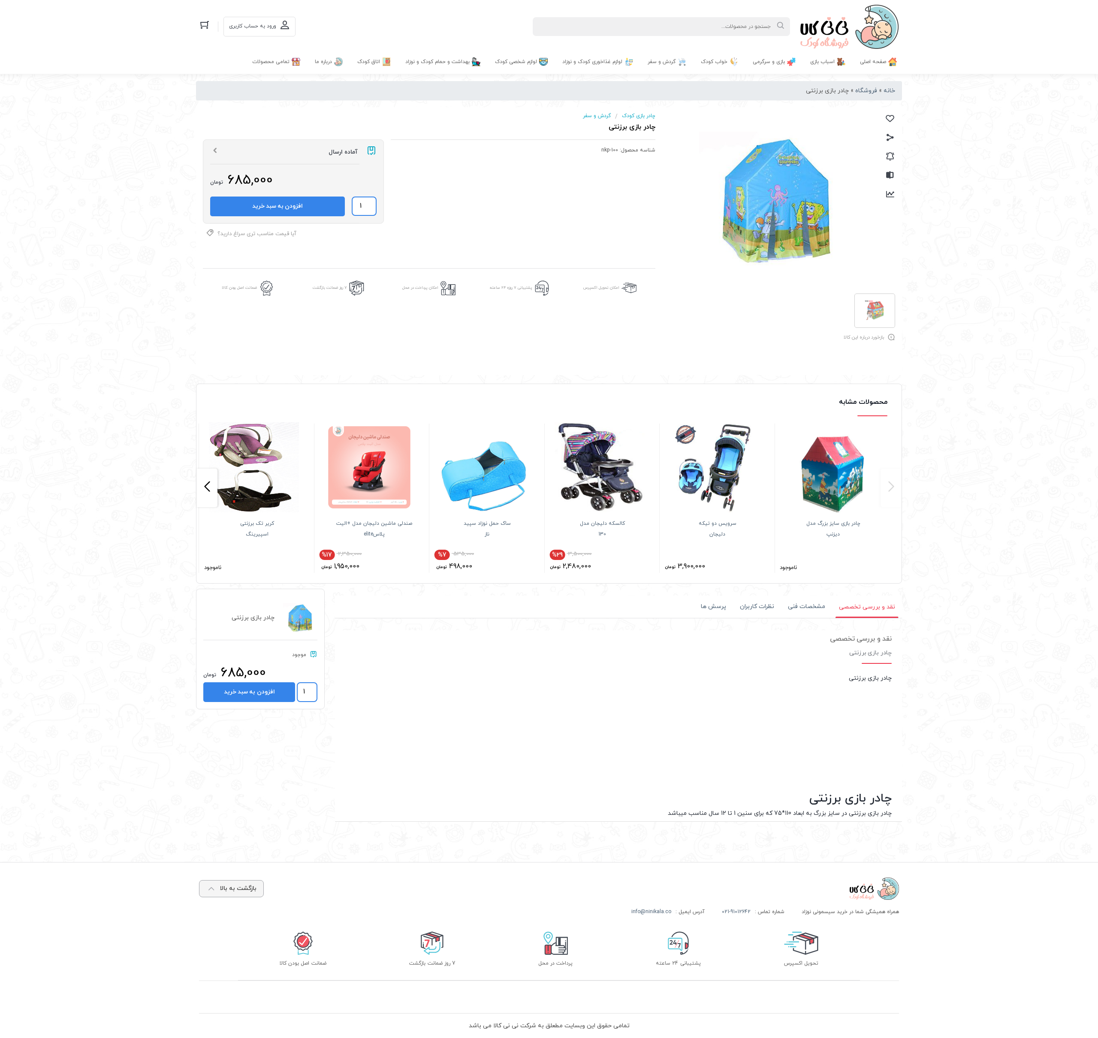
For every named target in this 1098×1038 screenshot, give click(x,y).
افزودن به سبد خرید (277, 206)
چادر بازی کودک (638, 115)
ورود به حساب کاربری (252, 26)
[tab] (867, 607)
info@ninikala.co (651, 911)
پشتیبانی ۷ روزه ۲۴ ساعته (511, 288)
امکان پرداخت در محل (420, 288)
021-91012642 (736, 911)
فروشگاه (866, 91)
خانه (889, 91)
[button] (891, 488)
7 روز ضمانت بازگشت (330, 288)
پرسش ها (713, 606)
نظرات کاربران (757, 606)
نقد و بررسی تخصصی (867, 606)
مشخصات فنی (806, 606)
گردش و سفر (597, 115)
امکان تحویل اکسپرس (601, 288)
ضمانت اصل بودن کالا (239, 288)
